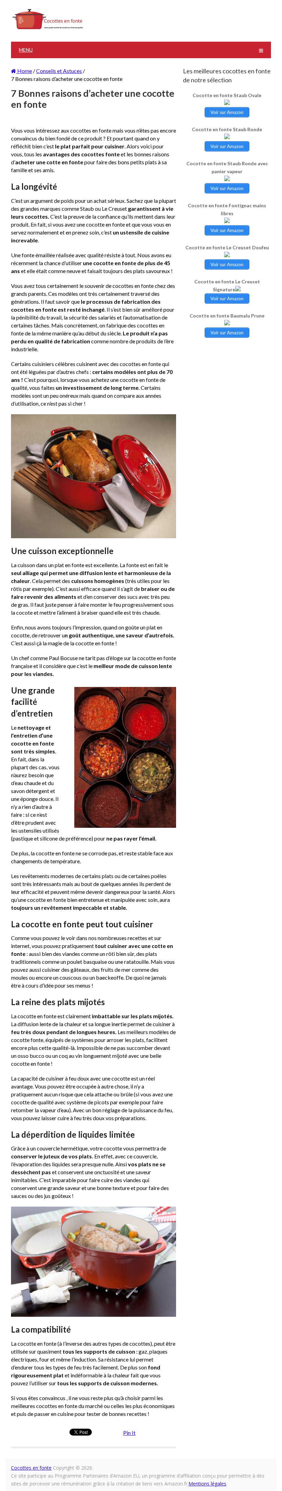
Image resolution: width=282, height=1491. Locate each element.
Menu (26, 50)
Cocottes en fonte (31, 1467)
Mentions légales (207, 1483)
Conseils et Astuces (59, 70)
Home (24, 70)
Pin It (129, 1432)
